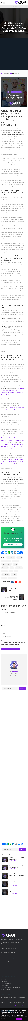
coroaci (15, 564)
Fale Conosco (4, 981)
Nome (3, 625)
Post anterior (12, 592)
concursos (15, 560)
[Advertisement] (14, 54)
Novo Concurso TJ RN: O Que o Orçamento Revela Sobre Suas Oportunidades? (12, 462)
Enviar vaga (14, 7)
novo (16, 571)
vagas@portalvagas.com (20, 1005)
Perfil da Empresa (5, 969)
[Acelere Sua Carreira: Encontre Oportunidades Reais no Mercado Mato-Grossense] (5, 875)
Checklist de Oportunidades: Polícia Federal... (11, 598)
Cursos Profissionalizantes (8, 948)
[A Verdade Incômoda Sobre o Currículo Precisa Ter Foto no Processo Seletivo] (5, 883)
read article (14, 861)
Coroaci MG (5, 567)
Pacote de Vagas (5, 961)
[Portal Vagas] (20, 3)
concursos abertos (6, 564)
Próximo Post (14, 600)
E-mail (3, 633)
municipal (4, 571)
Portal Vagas (15, 671)
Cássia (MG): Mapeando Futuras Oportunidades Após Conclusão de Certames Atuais (12, 410)
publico (4, 578)
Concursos (12, 69)
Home (5, 69)
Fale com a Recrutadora (8, 950)
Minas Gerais (19, 567)
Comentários (5, 609)
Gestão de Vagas (5, 971)
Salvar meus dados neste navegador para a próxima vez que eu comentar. (14, 643)
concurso (19, 557)
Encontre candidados (6, 967)
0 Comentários (16, 73)
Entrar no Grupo (12, 544)
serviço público (12, 578)
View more (7, 1016)
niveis (11, 571)
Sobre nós (3, 979)
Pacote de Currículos (6, 963)
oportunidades (5, 574)
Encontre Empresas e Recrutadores (10, 987)
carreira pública (10, 557)
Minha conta (4, 985)
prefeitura (14, 574)
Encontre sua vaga (6, 983)
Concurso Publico (6, 560)
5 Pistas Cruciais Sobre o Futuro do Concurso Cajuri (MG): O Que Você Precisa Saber (12, 447)
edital (12, 567)
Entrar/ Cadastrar (5, 989)
